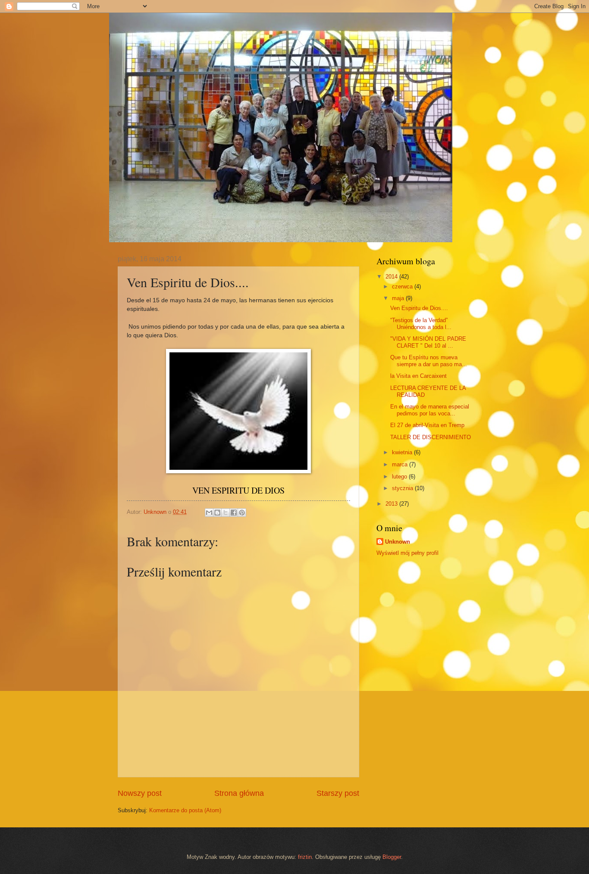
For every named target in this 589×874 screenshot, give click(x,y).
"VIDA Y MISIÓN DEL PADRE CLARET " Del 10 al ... (428, 342)
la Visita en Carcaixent (418, 376)
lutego (400, 476)
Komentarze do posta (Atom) (185, 810)
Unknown (397, 541)
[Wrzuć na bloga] (217, 512)
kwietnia (403, 452)
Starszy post (337, 793)
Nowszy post (140, 793)
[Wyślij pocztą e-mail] (209, 512)
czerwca (403, 286)
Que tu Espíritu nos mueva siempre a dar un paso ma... (428, 360)
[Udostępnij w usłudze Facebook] (233, 512)
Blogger (391, 857)
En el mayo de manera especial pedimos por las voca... (429, 409)
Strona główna (239, 793)
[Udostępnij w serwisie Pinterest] (242, 512)
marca (400, 464)
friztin (305, 857)
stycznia (403, 488)
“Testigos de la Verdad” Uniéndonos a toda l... (420, 323)
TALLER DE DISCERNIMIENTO (430, 437)
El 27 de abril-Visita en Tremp (427, 425)
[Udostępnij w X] (225, 512)
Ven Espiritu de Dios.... (419, 308)
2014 (392, 276)
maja (399, 298)
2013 (392, 503)
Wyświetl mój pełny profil (407, 553)
